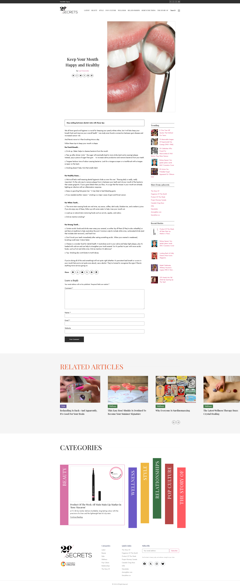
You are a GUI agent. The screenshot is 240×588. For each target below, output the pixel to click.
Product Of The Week (158, 197)
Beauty (94, 10)
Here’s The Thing (149, 10)
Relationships (134, 10)
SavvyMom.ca (155, 215)
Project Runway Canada (158, 200)
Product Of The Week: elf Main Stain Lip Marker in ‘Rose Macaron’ (167, 231)
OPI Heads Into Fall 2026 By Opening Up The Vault (166, 279)
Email (67, 320)
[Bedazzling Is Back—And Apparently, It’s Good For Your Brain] (80, 389)
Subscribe (174, 551)
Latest (87, 10)
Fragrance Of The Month (159, 194)
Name (68, 312)
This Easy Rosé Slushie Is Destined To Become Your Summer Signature (127, 412)
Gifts (152, 206)
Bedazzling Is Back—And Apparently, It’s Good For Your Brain (78, 412)
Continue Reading (76, 517)
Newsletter (154, 209)
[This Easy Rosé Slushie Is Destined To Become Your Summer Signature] (128, 389)
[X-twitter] (150, 563)
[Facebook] (144, 563)
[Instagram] (156, 563)
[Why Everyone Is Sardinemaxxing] (176, 389)
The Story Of (162, 10)
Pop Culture (111, 10)
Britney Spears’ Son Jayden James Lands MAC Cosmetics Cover (166, 162)
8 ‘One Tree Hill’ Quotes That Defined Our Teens (166, 132)
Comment (69, 288)
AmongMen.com (156, 212)
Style (101, 10)
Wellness (122, 10)
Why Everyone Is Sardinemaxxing (173, 410)
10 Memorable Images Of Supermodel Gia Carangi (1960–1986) (166, 142)
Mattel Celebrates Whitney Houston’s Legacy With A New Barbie (166, 267)
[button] (73, 75)
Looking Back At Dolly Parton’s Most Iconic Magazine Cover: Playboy (167, 255)
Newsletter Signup (65, 2)
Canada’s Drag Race (157, 203)
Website (68, 328)
